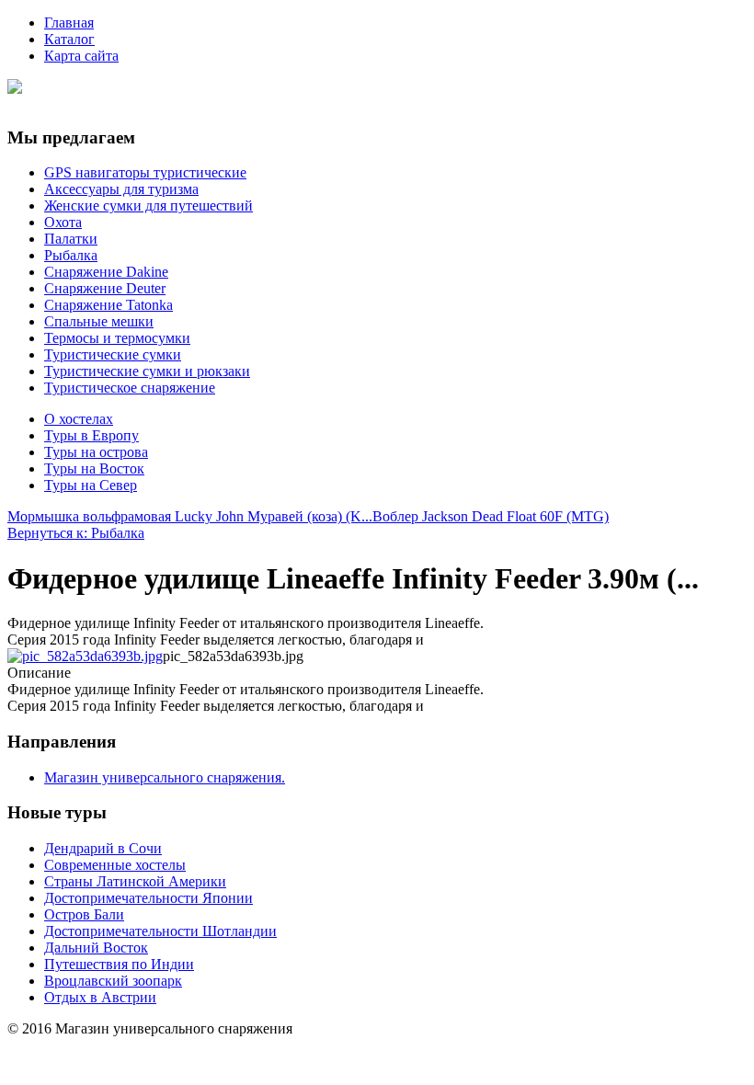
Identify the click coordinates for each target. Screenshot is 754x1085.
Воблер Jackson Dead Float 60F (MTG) (490, 516)
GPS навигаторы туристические (145, 172)
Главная (69, 22)
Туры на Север (90, 485)
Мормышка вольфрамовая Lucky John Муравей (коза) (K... (189, 516)
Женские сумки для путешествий (148, 205)
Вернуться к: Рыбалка (75, 533)
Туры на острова (96, 452)
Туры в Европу (91, 435)
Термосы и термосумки (117, 338)
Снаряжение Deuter (105, 288)
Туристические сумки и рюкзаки (147, 371)
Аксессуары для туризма (121, 189)
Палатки (70, 238)
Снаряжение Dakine (106, 272)
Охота (63, 222)
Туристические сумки (112, 354)
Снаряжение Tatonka (108, 305)
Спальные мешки (99, 321)
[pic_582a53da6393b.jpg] (85, 656)
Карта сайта (81, 55)
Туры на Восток (94, 468)
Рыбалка (70, 255)
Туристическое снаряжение (129, 387)
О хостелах (78, 419)
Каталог (69, 39)
